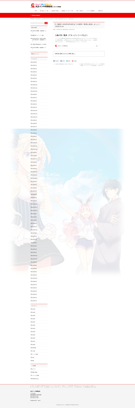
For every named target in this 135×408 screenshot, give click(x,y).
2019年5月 (34, 271)
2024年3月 (34, 133)
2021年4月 (34, 217)
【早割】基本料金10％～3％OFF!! (39, 44)
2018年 (33, 312)
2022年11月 (34, 175)
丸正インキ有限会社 (65, 404)
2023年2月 (34, 168)
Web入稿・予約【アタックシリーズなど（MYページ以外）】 (82, 385)
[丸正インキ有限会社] (45, 7)
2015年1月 (34, 300)
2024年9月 (34, 120)
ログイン (34, 369)
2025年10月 (34, 91)
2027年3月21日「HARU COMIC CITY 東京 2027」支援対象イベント (39, 40)
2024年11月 (34, 113)
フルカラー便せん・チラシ (37, 387)
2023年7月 (34, 158)
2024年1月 (34, 139)
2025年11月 (34, 88)
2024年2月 (34, 136)
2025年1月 (34, 107)
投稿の (34, 372)
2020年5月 (34, 242)
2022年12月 (34, 171)
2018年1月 (34, 297)
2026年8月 (34, 62)
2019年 (33, 315)
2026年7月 (34, 65)
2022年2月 (34, 197)
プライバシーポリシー (68, 387)
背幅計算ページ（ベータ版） (38, 35)
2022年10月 (34, 178)
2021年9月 (34, 213)
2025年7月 (34, 97)
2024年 (33, 331)
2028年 (33, 344)
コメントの (35, 375)
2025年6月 (34, 100)
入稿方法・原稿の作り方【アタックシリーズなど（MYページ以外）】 (51, 385)
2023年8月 (34, 155)
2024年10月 (34, 117)
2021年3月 (34, 220)
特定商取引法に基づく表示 (90, 387)
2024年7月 (34, 126)
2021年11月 (34, 207)
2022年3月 (34, 194)
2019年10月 (34, 258)
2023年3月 (34, 165)
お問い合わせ (79, 387)
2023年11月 (34, 146)
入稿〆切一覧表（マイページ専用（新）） (65, 53)
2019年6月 (34, 268)
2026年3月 (34, 78)
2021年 (33, 322)
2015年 (33, 309)
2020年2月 (34, 249)
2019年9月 (34, 262)
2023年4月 (34, 162)
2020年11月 (34, 229)
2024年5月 (34, 130)
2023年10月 (34, 149)
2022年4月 (34, 191)
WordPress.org (35, 378)
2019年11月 (34, 255)
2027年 (33, 341)
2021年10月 (34, 210)
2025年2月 (34, 104)
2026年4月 (34, 75)
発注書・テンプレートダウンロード (53, 387)
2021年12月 (34, 204)
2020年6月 (34, 239)
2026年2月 (34, 81)
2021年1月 (34, 226)
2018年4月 (34, 287)
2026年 (33, 338)
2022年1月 (34, 200)
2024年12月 (34, 110)
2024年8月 (34, 123)
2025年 (33, 334)
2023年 (33, 328)
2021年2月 (34, 223)
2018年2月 (34, 294)
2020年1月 (34, 252)
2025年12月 (34, 84)
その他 (33, 351)
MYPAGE (34, 347)
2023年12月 (34, 142)
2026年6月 (34, 68)
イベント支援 (35, 354)
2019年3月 (34, 275)
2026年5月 (34, 71)
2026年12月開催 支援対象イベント (39, 31)
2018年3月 (34, 291)
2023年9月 (34, 152)
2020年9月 (34, 233)
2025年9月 (34, 94)
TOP (33, 385)
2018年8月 (34, 281)
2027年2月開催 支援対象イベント (39, 48)
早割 (33, 360)
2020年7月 (34, 236)
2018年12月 (34, 278)
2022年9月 (34, 181)
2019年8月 (34, 265)
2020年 (33, 318)
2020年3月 (34, 246)
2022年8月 (34, 184)
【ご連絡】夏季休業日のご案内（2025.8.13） (63, 64)
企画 (33, 357)
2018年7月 (34, 284)
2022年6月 (34, 188)
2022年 (33, 325)
